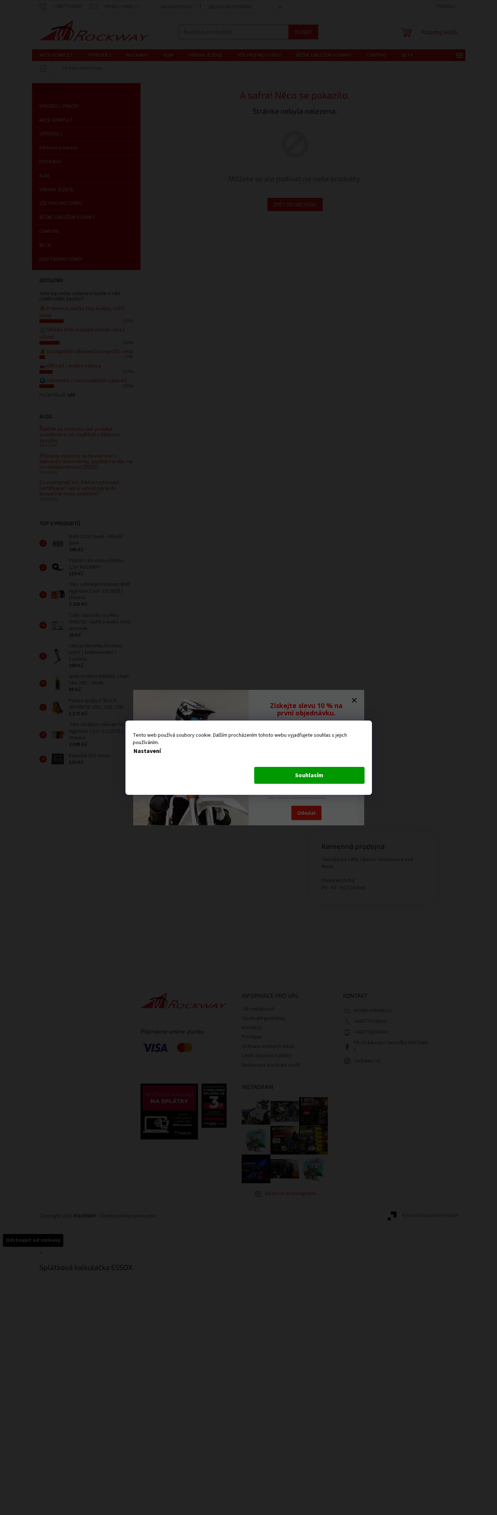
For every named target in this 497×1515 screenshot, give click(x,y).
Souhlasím (309, 775)
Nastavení (147, 751)
